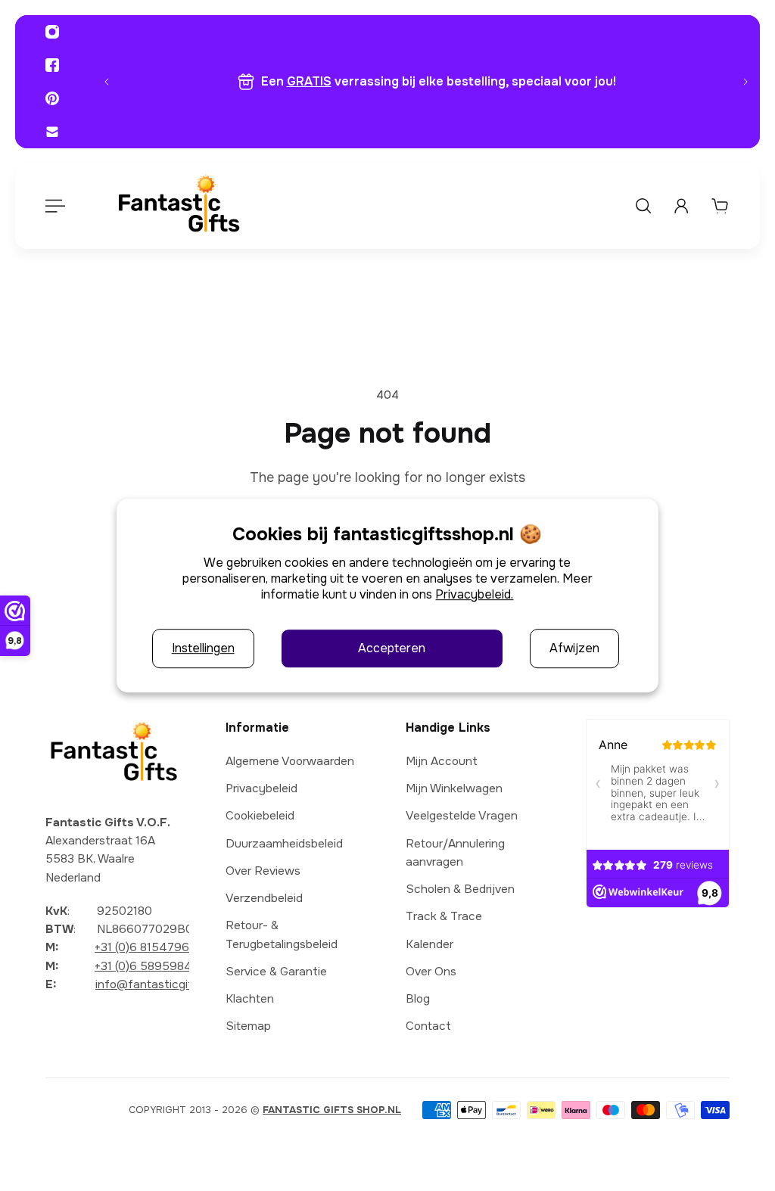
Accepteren (391, 649)
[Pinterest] (52, 98)
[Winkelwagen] (720, 205)
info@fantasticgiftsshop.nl (168, 984)
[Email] (52, 131)
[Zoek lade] (643, 205)
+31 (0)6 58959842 (147, 966)
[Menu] (54, 206)
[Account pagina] (681, 205)
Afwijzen (574, 649)
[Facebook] (52, 65)
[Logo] (179, 206)
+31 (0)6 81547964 (146, 947)
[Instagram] (52, 31)
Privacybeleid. (474, 594)
